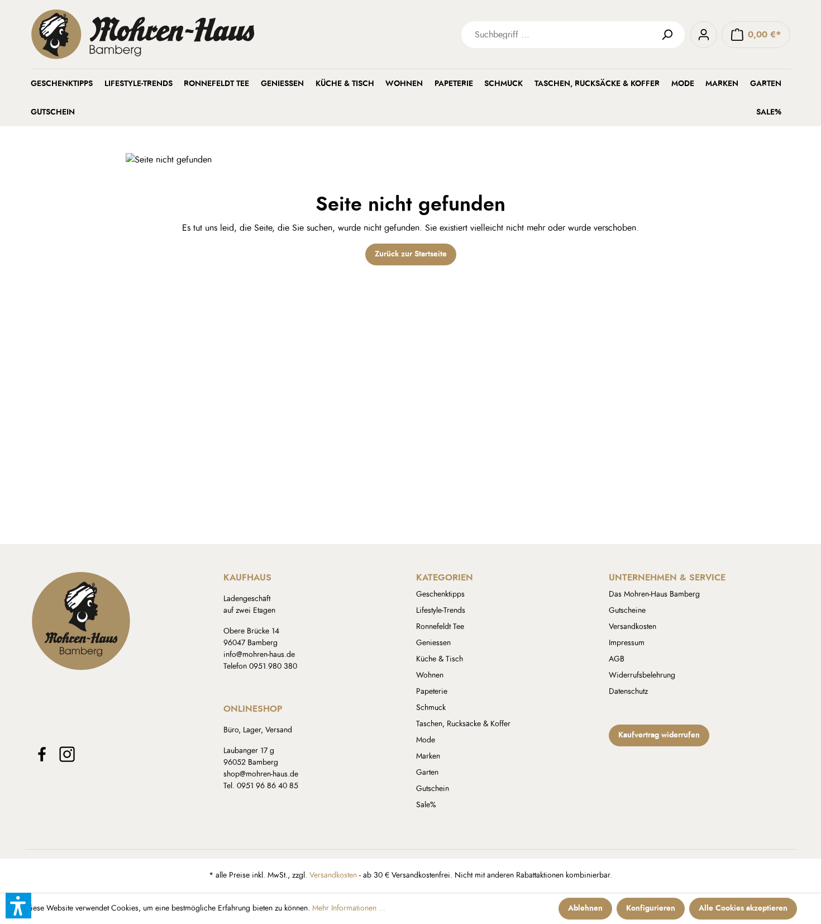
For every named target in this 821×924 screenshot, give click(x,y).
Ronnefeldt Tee (440, 627)
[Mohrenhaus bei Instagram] (67, 754)
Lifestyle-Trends (440, 611)
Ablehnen (585, 908)
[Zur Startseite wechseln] (198, 34)
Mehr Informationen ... (348, 908)
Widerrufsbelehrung (642, 675)
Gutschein (432, 789)
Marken (428, 756)
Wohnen (429, 675)
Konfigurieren (650, 908)
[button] (18, 905)
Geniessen (433, 643)
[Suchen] (671, 34)
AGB (616, 659)
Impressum (627, 643)
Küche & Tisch (439, 659)
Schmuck (431, 708)
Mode (425, 740)
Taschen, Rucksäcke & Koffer (463, 724)
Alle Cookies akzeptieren (743, 908)
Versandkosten (632, 627)
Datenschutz (628, 692)
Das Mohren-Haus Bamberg (654, 594)
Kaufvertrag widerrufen (659, 735)
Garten (427, 773)
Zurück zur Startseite (411, 254)
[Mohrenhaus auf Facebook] (42, 754)
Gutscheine (627, 611)
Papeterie (431, 692)
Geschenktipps (440, 594)
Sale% (426, 805)
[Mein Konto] (703, 34)
